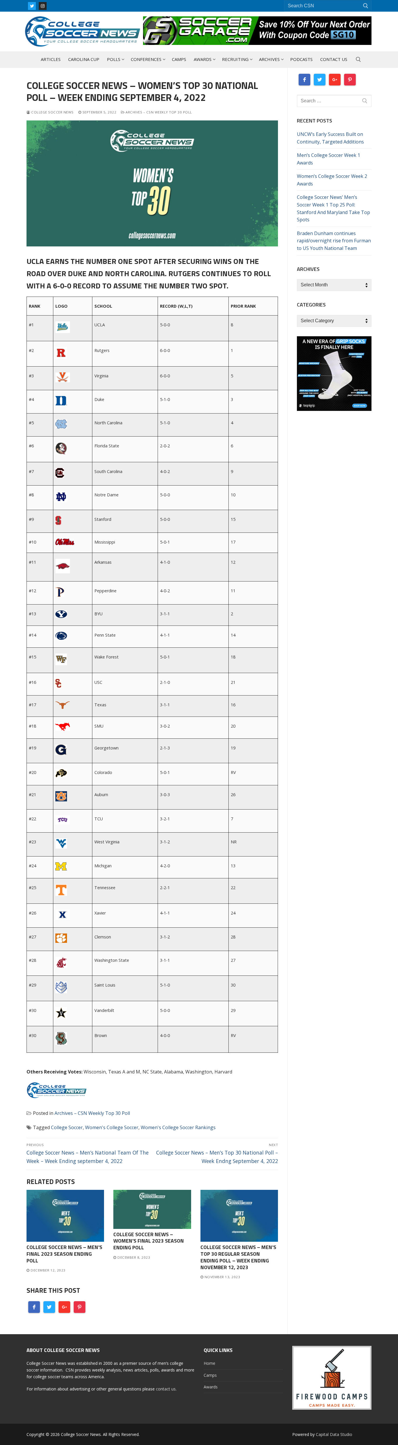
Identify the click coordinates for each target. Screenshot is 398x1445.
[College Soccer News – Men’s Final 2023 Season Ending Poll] (65, 1216)
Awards (211, 1387)
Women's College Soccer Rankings (178, 1127)
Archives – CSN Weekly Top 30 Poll (158, 112)
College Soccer (67, 1127)
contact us (166, 1389)
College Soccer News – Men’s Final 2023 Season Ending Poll (64, 1253)
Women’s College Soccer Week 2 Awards (332, 180)
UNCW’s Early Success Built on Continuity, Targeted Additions (330, 138)
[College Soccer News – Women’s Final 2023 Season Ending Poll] (152, 1209)
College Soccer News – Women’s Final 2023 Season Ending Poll (148, 1241)
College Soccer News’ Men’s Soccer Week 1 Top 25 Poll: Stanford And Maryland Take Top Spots (333, 208)
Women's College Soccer (111, 1127)
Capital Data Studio (334, 1434)
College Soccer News (52, 112)
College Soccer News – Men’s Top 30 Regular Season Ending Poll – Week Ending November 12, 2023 (238, 1257)
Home (209, 1363)
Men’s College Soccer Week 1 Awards (328, 159)
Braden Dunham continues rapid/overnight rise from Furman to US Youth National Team (334, 241)
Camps (210, 1375)
